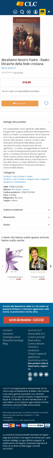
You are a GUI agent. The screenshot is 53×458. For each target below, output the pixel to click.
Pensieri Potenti (37, 277)
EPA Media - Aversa (20, 189)
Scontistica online (38, 360)
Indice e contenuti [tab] (13, 209)
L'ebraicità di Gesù (15, 277)
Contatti (7, 330)
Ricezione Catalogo (13, 340)
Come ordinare (36, 343)
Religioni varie (33, 179)
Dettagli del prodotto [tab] (14, 121)
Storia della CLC (36, 333)
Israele (30, 176)
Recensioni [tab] (9, 217)
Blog (5, 343)
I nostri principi (36, 337)
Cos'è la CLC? (35, 330)
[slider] (6, 72)
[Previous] (3, 266)
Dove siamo (34, 340)
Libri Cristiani (19, 176)
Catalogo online (11, 337)
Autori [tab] (6, 224)
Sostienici (8, 333)
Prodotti (7, 176)
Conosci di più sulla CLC (13, 407)
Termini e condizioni (33, 348)
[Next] (51, 266)
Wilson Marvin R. (8, 68)
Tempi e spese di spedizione (37, 355)
